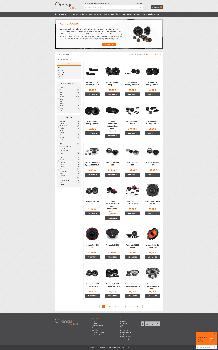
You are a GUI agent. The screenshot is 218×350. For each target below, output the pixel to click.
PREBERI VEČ (109, 44)
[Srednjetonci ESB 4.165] (152, 151)
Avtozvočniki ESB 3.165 (112, 246)
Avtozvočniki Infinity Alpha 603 (92, 122)
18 (140, 306)
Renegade (70, 171)
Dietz (70, 139)
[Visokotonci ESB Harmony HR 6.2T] (92, 71)
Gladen (70, 148)
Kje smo (94, 328)
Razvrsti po (133, 54)
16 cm (70, 97)
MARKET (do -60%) (140, 14)
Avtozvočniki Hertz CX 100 (152, 202)
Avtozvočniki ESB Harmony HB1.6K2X (112, 285)
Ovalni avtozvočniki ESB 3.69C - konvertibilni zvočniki (112, 206)
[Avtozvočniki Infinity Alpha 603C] (132, 71)
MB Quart (70, 162)
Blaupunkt (70, 135)
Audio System (70, 126)
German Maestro (70, 146)
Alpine (70, 123)
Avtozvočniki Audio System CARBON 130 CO (152, 286)
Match (70, 160)
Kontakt (94, 323)
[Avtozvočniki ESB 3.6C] (92, 234)
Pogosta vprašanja (98, 332)
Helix (70, 153)
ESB (70, 182)
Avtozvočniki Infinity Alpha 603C (132, 83)
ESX (70, 144)
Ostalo (130, 14)
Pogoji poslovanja (97, 334)
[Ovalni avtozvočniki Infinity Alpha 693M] (112, 110)
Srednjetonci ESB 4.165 (152, 163)
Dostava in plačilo (97, 326)
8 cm (70, 90)
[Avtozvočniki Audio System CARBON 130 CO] (152, 273)
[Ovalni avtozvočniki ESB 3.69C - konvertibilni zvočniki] (112, 190)
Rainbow (70, 169)
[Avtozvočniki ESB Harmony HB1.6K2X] (112, 273)
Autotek (70, 130)
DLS (70, 142)
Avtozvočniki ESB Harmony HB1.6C (92, 285)
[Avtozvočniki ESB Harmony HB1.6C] (92, 273)
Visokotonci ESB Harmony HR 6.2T (92, 83)
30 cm (70, 104)
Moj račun (95, 330)
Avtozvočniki (73, 14)
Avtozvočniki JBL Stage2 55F (112, 83)
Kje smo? (140, 4)
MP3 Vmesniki (104, 14)
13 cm (70, 94)
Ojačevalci (84, 14)
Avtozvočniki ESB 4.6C (112, 163)
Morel (70, 164)
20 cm (70, 99)
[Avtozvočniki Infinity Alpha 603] (92, 110)
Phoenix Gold (70, 180)
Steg (70, 173)
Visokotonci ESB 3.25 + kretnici (132, 202)
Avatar (70, 133)
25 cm (70, 101)
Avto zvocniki (65, 54)
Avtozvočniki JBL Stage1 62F (152, 246)
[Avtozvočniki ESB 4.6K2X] (132, 110)
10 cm (70, 92)
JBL (70, 157)
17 (137, 306)
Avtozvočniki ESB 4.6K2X (132, 122)
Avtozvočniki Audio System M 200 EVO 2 (92, 164)
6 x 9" (70, 110)
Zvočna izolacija (154, 14)
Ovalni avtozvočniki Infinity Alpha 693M (112, 124)
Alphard (70, 121)
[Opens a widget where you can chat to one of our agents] (206, 340)
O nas (93, 321)
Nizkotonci (93, 14)
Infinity (70, 185)
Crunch (70, 137)
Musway (70, 178)
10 (130, 306)
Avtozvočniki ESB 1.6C (92, 202)
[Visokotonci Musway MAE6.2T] (152, 110)
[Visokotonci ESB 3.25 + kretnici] (132, 190)
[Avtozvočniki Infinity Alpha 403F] (152, 71)
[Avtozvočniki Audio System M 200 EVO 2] (92, 151)
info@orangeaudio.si (102, 4)
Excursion (70, 176)
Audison (70, 128)
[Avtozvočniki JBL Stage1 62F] (152, 234)
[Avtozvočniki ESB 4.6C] (112, 151)
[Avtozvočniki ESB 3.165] (112, 234)
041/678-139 (89, 4)
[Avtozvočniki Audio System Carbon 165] (132, 273)
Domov (59, 54)
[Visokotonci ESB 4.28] (132, 151)
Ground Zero (70, 151)
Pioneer (70, 167)
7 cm (70, 88)
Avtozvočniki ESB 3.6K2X (132, 246)
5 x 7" (70, 108)
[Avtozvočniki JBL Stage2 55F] (112, 71)
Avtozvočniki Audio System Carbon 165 (132, 285)
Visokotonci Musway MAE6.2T (152, 122)
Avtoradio (62, 14)
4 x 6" (70, 106)
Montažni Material (118, 14)
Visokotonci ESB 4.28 (132, 163)
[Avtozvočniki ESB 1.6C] (92, 190)
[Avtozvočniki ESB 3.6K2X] (132, 234)
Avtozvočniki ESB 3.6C (92, 246)
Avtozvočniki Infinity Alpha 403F (152, 83)
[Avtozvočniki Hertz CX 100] (152, 190)
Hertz (70, 155)
